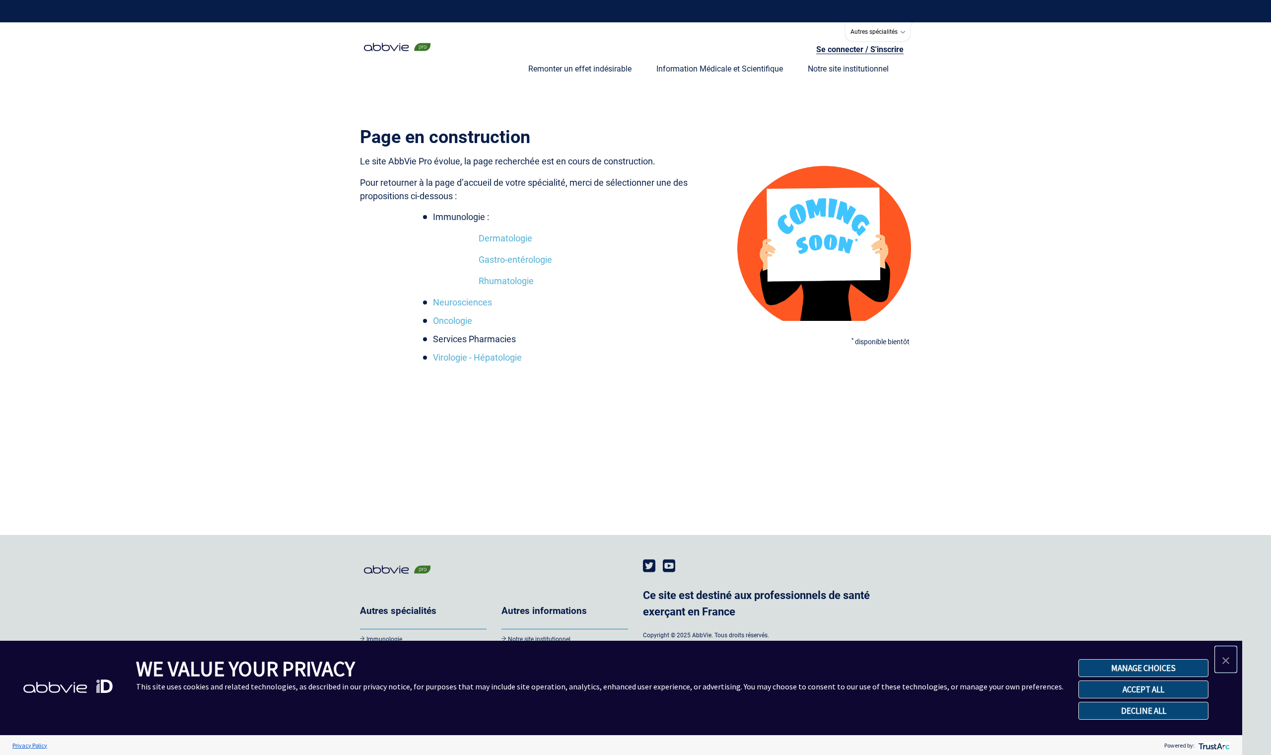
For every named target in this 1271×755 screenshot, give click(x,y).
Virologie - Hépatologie (477, 357)
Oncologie (452, 320)
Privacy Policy (29, 745)
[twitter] (649, 566)
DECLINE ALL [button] (1143, 710)
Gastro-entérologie (515, 259)
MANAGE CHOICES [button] (1143, 668)
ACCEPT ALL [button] (1143, 689)
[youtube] (669, 566)
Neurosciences (462, 302)
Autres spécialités (874, 31)
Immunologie (384, 639)
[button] (1226, 659)
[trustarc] (1213, 745)
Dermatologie (505, 238)
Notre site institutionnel (539, 639)
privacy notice (386, 686)
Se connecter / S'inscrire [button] (860, 49)
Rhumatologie (506, 281)
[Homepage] (397, 52)
